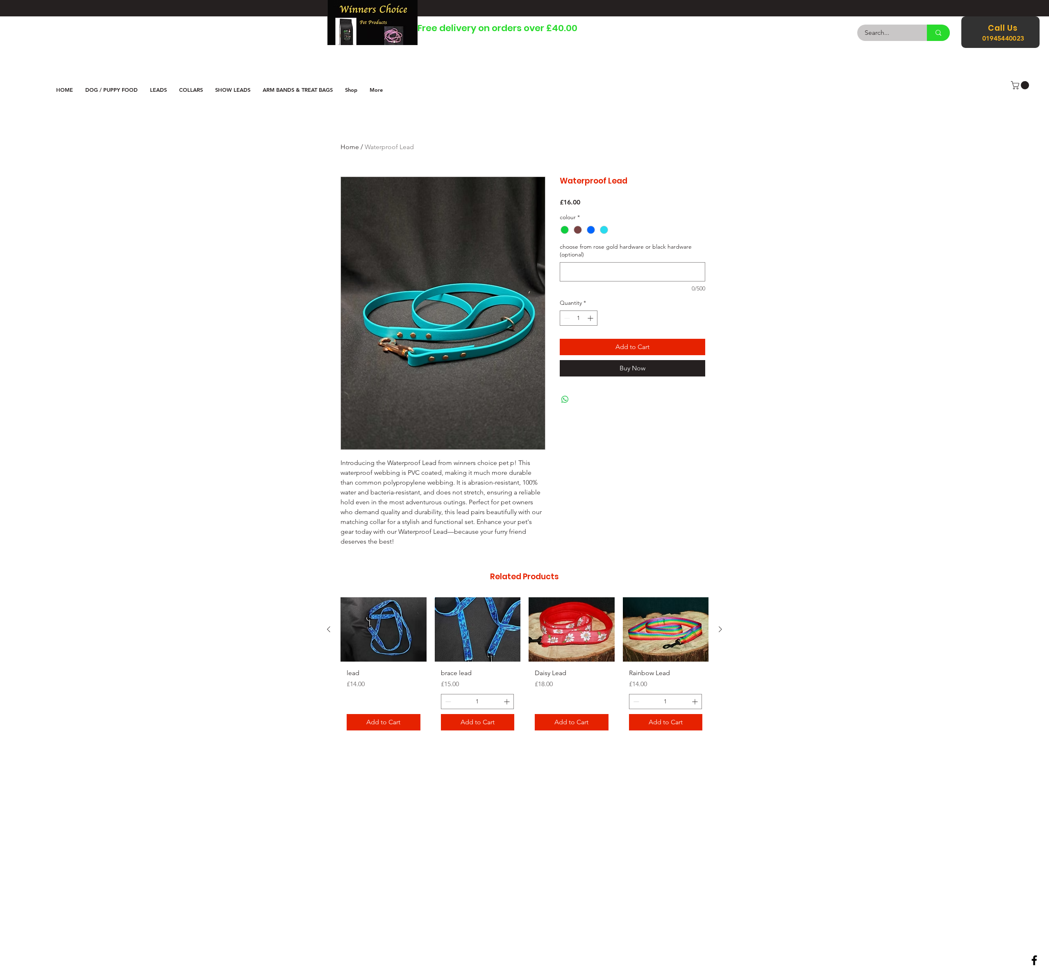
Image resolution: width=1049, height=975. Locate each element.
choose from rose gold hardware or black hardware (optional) (626, 250)
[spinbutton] (578, 318)
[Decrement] (566, 318)
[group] (524, 667)
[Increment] (591, 318)
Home (350, 147)
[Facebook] (1034, 960)
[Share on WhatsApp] (565, 399)
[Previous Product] (329, 629)
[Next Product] (720, 629)
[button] (1021, 85)
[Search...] (938, 33)
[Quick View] (384, 629)
